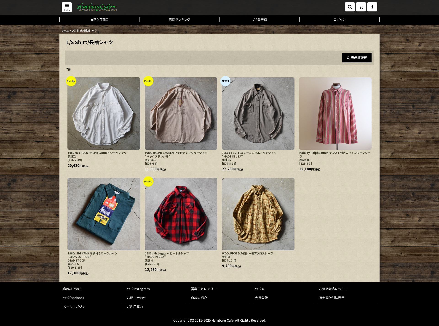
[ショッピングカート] (361, 6)
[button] (67, 7)
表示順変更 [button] (359, 57)
